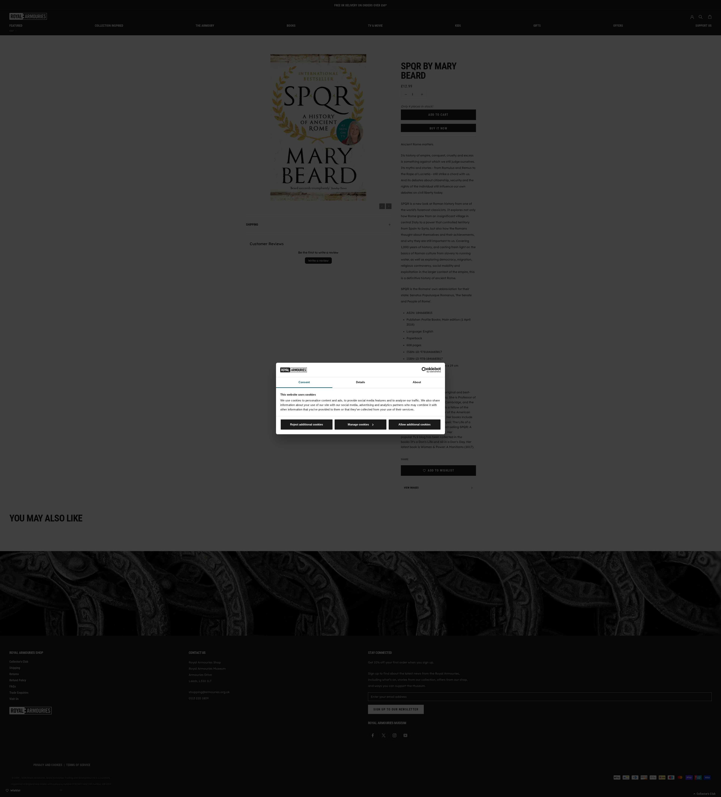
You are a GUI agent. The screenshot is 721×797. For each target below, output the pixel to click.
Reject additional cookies (306, 424)
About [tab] (417, 382)
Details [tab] (360, 382)
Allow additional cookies (414, 424)
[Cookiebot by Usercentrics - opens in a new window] (424, 370)
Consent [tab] (304, 382)
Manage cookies (358, 424)
